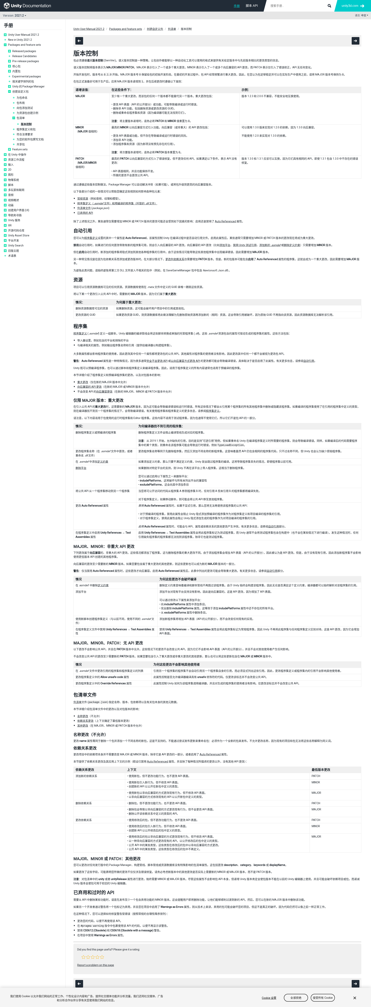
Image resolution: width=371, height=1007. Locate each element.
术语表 (12, 255)
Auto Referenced (225, 221)
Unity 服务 (14, 220)
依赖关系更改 (85, 720)
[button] (83, 957)
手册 (237, 6)
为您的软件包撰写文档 (30, 139)
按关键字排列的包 (23, 81)
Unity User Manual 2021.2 (23, 34)
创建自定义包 (20, 91)
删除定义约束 (292, 245)
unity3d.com (350, 5)
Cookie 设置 (269, 997)
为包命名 (22, 97)
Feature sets (20, 149)
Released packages (24, 51)
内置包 (16, 71)
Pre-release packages (25, 61)
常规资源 (82, 198)
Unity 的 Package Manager (28, 86)
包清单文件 (84, 208)
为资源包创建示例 (27, 112)
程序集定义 (91, 237)
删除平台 (81, 468)
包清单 (21, 117)
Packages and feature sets (24, 44)
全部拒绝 (295, 997)
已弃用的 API (85, 212)
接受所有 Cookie (323, 997)
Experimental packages (26, 76)
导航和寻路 (15, 215)
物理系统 (13, 179)
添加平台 (225, 245)
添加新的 (270, 245)
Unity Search (16, 245)
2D (9, 169)
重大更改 (82, 382)
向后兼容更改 (104, 391)
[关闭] (354, 998)
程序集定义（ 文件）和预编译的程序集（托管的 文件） (117, 203)
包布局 (21, 102)
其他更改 (82, 725)
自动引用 (308, 360)
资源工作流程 (16, 159)
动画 (11, 205)
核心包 (16, 66)
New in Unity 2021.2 (20, 39)
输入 (11, 164)
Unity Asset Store (18, 235)
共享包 (21, 144)
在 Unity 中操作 (17, 154)
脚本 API (252, 5)
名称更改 (82, 716)
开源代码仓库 (16, 230)
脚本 (11, 184)
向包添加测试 (25, 107)
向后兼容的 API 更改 (89, 386)
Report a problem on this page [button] (95, 965)
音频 (11, 194)
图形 (11, 174)
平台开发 (13, 240)
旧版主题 (13, 250)
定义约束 (102, 461)
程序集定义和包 (26, 129)
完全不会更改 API (157, 360)
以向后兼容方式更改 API (185, 360)
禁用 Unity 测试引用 (245, 245)
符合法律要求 (25, 134)
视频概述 (13, 200)
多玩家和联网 (16, 189)
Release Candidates (24, 56)
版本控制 (26, 124)
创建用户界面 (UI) (18, 210)
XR (10, 225)
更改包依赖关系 (174, 259)
